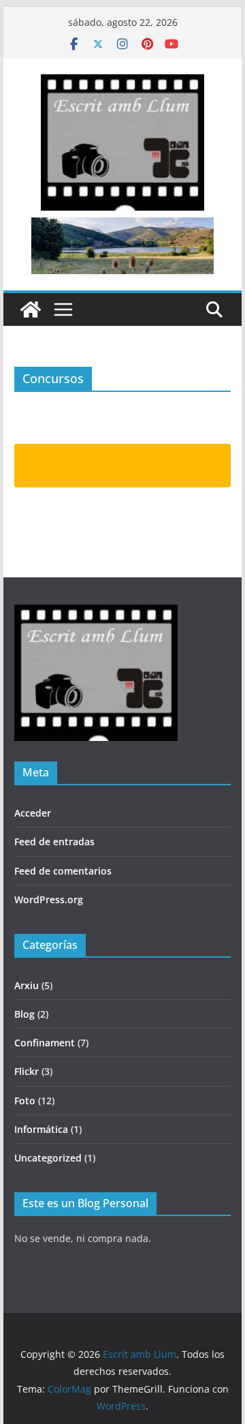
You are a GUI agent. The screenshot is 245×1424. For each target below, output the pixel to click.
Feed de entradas (54, 841)
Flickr (26, 1071)
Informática (41, 1129)
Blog (24, 1014)
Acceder (32, 812)
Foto (24, 1100)
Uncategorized (48, 1157)
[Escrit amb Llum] (30, 309)
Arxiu (26, 985)
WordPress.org (48, 899)
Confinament (44, 1042)
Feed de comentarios (63, 870)
